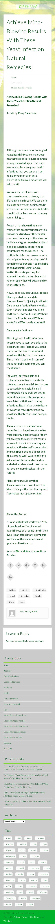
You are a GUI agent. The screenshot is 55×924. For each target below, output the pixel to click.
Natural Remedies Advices (15, 715)
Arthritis (9, 844)
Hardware (8, 687)
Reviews (9, 892)
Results (38, 596)
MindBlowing (40, 590)
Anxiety (41, 838)
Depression (10, 856)
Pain (45, 880)
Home (31, 874)
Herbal (9, 874)
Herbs (20, 874)
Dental (45, 850)
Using (23, 898)
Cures (33, 850)
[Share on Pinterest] (35, 565)
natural (12, 596)
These (11, 602)
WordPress (8, 921)
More (22, 880)
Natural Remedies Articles (21, 88)
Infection (25, 590)
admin (13, 77)
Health (6, 693)
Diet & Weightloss (11, 676)
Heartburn (35, 868)
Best (34, 844)
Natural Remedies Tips (13, 737)
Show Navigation (44, 27)
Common (10, 850)
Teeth (31, 892)
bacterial (23, 844)
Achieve (12, 590)
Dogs (24, 856)
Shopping (7, 743)
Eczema (36, 856)
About (8, 838)
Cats (45, 844)
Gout (32, 862)
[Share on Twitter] (19, 565)
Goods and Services (12, 682)
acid (19, 838)
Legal (6, 709)
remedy (46, 886)
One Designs (35, 917)
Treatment (10, 898)
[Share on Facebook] (10, 565)
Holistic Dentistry (11, 698)
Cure (22, 850)
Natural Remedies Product (15, 732)
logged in (22, 641)
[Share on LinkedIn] (43, 565)
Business (7, 671)
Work (20, 904)
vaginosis (36, 898)
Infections (10, 880)
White (8, 904)
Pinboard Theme (20, 917)
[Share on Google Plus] (27, 565)
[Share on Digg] (10, 577)
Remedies (25, 596)
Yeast (22, 602)
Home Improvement (12, 704)
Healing (9, 868)
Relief (20, 886)
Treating (43, 892)
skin (20, 892)
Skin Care (8, 748)
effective (9, 862)
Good (22, 862)
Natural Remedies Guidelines (16, 726)
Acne (29, 838)
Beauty (6, 665)
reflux (8, 886)
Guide (43, 862)
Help (48, 868)
